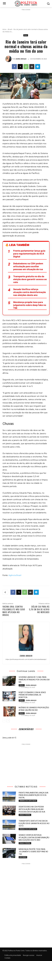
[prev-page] (4, 720)
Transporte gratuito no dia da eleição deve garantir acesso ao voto (30, 279)
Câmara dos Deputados (27, 801)
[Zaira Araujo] (8, 59)
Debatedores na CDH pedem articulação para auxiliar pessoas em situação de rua (28, 266)
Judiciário (22, 857)
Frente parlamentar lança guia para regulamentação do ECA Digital (29, 254)
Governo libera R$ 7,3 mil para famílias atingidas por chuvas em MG (34, 679)
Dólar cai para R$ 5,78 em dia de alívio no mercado (39, 609)
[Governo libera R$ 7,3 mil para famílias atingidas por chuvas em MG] (10, 681)
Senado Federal (24, 815)
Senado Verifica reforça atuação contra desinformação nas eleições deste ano (29, 292)
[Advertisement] (26, 17)
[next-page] (8, 720)
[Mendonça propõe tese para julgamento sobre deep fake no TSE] (10, 853)
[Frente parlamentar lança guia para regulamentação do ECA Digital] (10, 796)
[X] (20, 66)
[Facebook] (14, 66)
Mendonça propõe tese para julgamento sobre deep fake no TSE (29, 305)
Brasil (10, 29)
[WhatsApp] (26, 66)
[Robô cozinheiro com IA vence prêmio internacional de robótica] (10, 696)
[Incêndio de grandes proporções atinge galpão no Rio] (10, 711)
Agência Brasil (15, 575)
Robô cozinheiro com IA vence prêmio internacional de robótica (32, 694)
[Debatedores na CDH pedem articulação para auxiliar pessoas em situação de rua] (10, 810)
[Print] (31, 66)
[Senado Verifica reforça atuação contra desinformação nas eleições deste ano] (10, 839)
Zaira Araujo (21, 59)
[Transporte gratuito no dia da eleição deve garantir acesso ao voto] (10, 825)
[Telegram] (37, 66)
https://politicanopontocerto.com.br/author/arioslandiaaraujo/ (26, 659)
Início (4, 29)
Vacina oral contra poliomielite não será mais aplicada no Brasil (14, 610)
